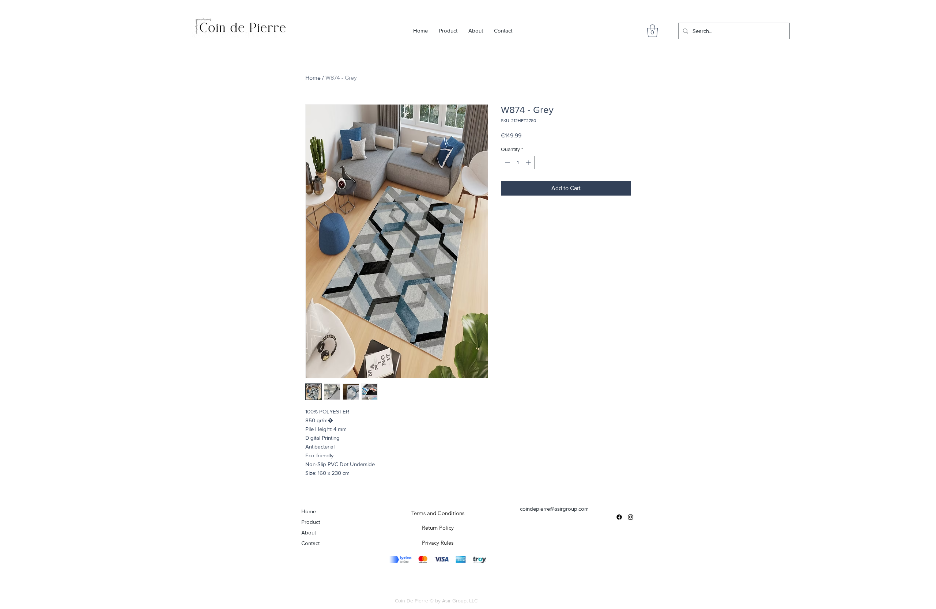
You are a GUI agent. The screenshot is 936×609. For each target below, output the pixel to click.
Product (310, 522)
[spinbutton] (517, 162)
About (308, 532)
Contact (310, 543)
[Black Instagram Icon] (630, 517)
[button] (652, 30)
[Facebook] (619, 517)
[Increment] (528, 162)
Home (313, 78)
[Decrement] (506, 162)
